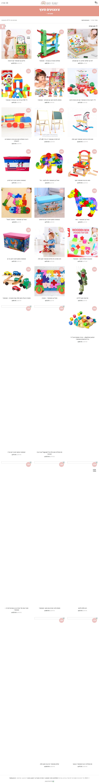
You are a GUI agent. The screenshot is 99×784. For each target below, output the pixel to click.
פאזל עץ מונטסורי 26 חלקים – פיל (49, 180)
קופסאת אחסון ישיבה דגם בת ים (16, 259)
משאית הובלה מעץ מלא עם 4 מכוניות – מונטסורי (16, 298)
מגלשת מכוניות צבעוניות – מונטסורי (49, 61)
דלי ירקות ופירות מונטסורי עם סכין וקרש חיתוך (82, 100)
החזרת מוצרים (39, 778)
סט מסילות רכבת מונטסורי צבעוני (82, 764)
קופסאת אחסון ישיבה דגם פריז (16, 452)
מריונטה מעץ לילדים (82, 298)
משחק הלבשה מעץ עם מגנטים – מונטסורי (49, 100)
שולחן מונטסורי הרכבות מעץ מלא (49, 764)
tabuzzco (12, 778)
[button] (2, 26)
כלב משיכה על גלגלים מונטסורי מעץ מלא (49, 259)
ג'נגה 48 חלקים (82, 608)
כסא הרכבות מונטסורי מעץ (82, 180)
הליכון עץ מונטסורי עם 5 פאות (16, 61)
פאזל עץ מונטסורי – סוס (82, 219)
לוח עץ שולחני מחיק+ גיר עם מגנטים (82, 61)
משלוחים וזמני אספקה (51, 778)
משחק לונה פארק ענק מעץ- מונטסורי (49, 608)
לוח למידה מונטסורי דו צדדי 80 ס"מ (49, 139)
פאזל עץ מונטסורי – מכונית (49, 298)
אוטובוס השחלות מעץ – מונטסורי (82, 259)
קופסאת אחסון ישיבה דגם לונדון (16, 180)
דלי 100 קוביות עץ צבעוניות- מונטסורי (16, 100)
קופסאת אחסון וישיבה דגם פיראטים (49, 219)
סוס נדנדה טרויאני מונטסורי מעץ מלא (82, 139)
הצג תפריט (92, 26)
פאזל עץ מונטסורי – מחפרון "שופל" (16, 219)
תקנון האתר (30, 778)
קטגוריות (50, 13)
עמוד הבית (94, 20)
